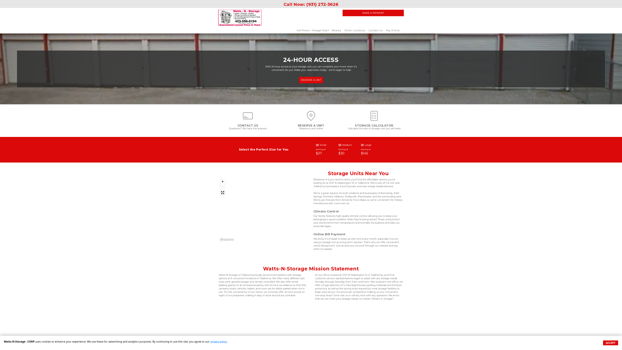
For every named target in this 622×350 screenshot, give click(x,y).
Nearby (336, 30)
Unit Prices (302, 30)
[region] (264, 210)
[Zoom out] (222, 186)
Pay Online (393, 30)
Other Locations (354, 30)
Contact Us (376, 30)
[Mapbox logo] (227, 239)
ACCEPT (610, 343)
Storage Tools (320, 30)
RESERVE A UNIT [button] (311, 80)
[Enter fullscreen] (222, 192)
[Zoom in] (222, 181)
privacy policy (218, 341)
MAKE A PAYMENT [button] (373, 13)
